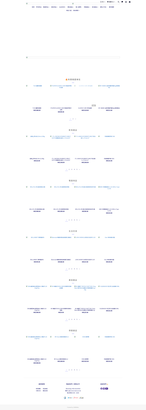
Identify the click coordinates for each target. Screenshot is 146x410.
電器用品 (45, 7)
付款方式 (38, 391)
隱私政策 (45, 391)
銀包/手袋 (103, 7)
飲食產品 (94, 7)
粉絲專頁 (75, 10)
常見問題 (38, 388)
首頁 (33, 7)
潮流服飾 (111, 7)
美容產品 (70, 7)
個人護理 (78, 7)
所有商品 (38, 7)
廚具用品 (54, 7)
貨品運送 (45, 388)
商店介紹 (69, 10)
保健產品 (86, 7)
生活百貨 (62, 7)
